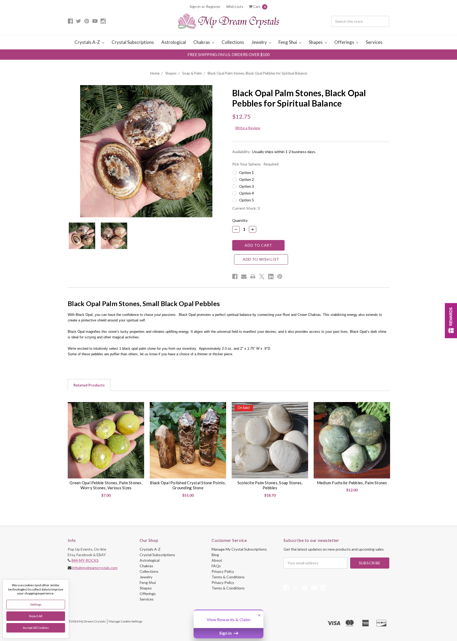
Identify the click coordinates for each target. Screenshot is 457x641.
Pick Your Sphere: (255, 164)
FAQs (216, 566)
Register (213, 6)
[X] (261, 276)
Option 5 (246, 200)
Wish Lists (234, 6)
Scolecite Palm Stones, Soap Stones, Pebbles (270, 485)
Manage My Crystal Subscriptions (239, 549)
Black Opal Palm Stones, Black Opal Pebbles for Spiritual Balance (257, 73)
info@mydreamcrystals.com (94, 567)
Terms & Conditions (228, 577)
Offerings (344, 42)
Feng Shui (288, 42)
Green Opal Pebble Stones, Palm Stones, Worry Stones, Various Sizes (106, 485)
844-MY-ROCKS (85, 560)
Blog (215, 554)
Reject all (35, 616)
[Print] (252, 276)
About (217, 560)
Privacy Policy (223, 571)
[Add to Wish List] (138, 408)
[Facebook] (234, 276)
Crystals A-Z (88, 42)
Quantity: (240, 220)
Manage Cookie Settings (126, 621)
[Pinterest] (279, 276)
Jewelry (260, 42)
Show (451, 320)
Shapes (316, 42)
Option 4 (246, 193)
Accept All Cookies (36, 628)
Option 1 (246, 172)
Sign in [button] (225, 633)
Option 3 (246, 186)
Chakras (202, 42)
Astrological (173, 42)
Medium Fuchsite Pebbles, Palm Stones (352, 482)
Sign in (195, 6)
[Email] (243, 276)
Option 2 (246, 179)
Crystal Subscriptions (133, 42)
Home (154, 73)
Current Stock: (246, 208)
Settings (36, 604)
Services (374, 42)
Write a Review (247, 128)
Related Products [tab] (89, 385)
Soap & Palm (192, 73)
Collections (233, 42)
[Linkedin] (270, 276)
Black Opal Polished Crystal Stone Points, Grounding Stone (188, 485)
